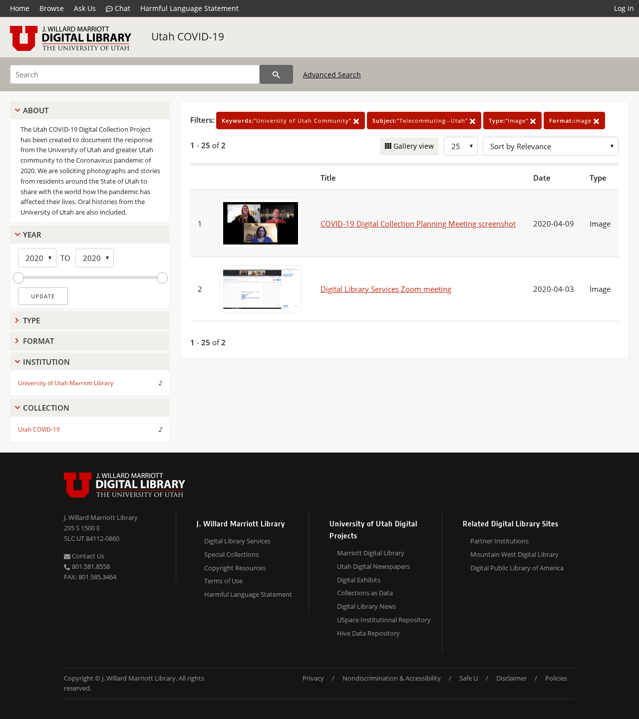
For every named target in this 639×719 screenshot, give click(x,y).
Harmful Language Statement (189, 8)
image (571, 120)
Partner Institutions (499, 540)
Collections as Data (365, 592)
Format (38, 341)
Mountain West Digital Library (514, 554)
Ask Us (85, 8)
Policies (556, 678)
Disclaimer (511, 678)
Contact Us (87, 555)
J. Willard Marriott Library (101, 517)
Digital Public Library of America (517, 567)
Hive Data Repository (368, 633)
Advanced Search (332, 74)
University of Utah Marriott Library (65, 383)
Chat (121, 8)
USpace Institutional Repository (384, 619)
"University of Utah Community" (287, 120)
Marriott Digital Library (370, 552)
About (35, 110)
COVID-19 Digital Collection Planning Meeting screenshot (418, 224)
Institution (46, 362)
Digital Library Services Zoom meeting (385, 289)
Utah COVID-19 (187, 36)
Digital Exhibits (358, 579)
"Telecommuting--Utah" (421, 120)
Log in (624, 8)
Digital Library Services (237, 540)
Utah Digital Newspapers (373, 566)
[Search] (276, 74)
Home (19, 8)
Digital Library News (366, 606)
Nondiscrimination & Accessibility (391, 678)
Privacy (313, 678)
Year (32, 235)
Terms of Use (223, 580)
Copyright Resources (235, 567)
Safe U (468, 678)
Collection (46, 408)
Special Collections (231, 554)
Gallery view (412, 146)
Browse (51, 8)
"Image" (509, 120)
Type (31, 320)
